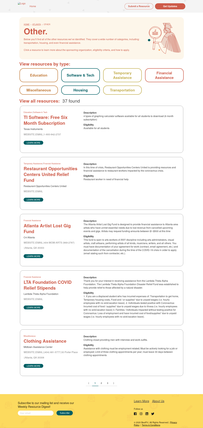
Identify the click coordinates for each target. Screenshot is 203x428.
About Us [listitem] (158, 401)
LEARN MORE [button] (33, 142)
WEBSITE (29, 134)
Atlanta (36, 24)
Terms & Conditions (151, 425)
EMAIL (39, 134)
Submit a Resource (139, 6)
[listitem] (136, 414)
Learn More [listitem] (141, 401)
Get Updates (170, 6)
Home (33, 6)
